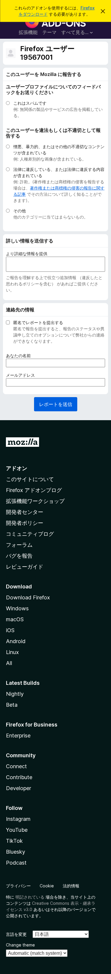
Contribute (19, 777)
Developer (18, 788)
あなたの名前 (20, 356)
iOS (10, 630)
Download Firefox (28, 597)
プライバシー (18, 885)
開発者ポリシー (24, 523)
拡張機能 (28, 32)
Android (15, 641)
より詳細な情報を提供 (26, 253)
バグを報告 (19, 556)
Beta (11, 705)
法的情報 (71, 885)
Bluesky (15, 852)
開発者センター (24, 512)
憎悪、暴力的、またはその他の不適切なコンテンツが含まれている (58, 149)
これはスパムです (29, 103)
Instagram (18, 819)
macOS (15, 619)
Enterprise (18, 735)
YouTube (17, 830)
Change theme (20, 944)
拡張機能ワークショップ (35, 501)
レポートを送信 (55, 404)
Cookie (47, 885)
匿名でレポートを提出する (38, 322)
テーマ (49, 32)
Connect (16, 766)
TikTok (14, 841)
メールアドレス (22, 375)
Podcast (16, 863)
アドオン (16, 468)
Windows (17, 608)
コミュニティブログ (30, 534)
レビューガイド (24, 567)
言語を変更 (16, 934)
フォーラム (19, 545)
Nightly (15, 694)
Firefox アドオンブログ (34, 490)
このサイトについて (30, 479)
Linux (12, 652)
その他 (19, 210)
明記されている (29, 896)
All (9, 663)
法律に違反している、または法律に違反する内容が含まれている (58, 172)
